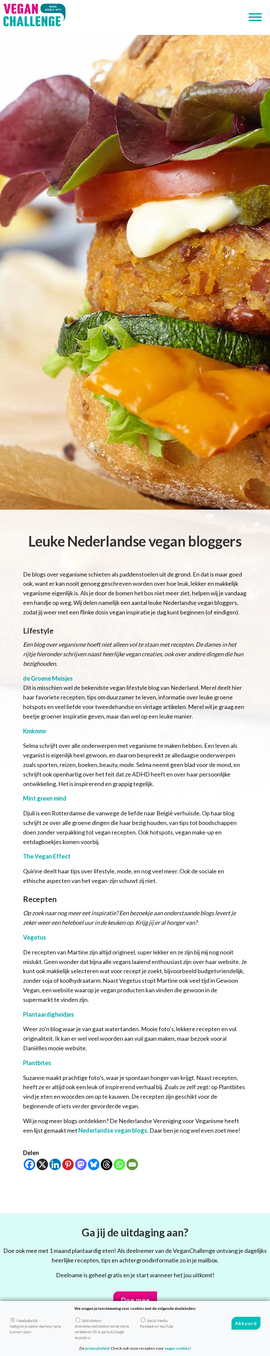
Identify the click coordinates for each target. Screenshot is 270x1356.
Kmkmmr (34, 731)
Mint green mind (45, 798)
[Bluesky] (93, 1164)
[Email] (132, 1164)
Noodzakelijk (35, 1326)
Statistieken (102, 1329)
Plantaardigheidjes (48, 1014)
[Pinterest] (68, 1164)
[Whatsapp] (119, 1164)
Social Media (156, 1323)
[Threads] (106, 1164)
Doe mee (135, 1300)
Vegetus (34, 937)
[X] (42, 1164)
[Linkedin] (55, 1164)
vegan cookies (177, 1348)
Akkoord (246, 1323)
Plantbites (37, 1062)
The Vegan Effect (46, 856)
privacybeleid (97, 1348)
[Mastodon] (81, 1164)
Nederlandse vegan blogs (112, 1130)
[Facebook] (29, 1164)
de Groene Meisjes (48, 678)
